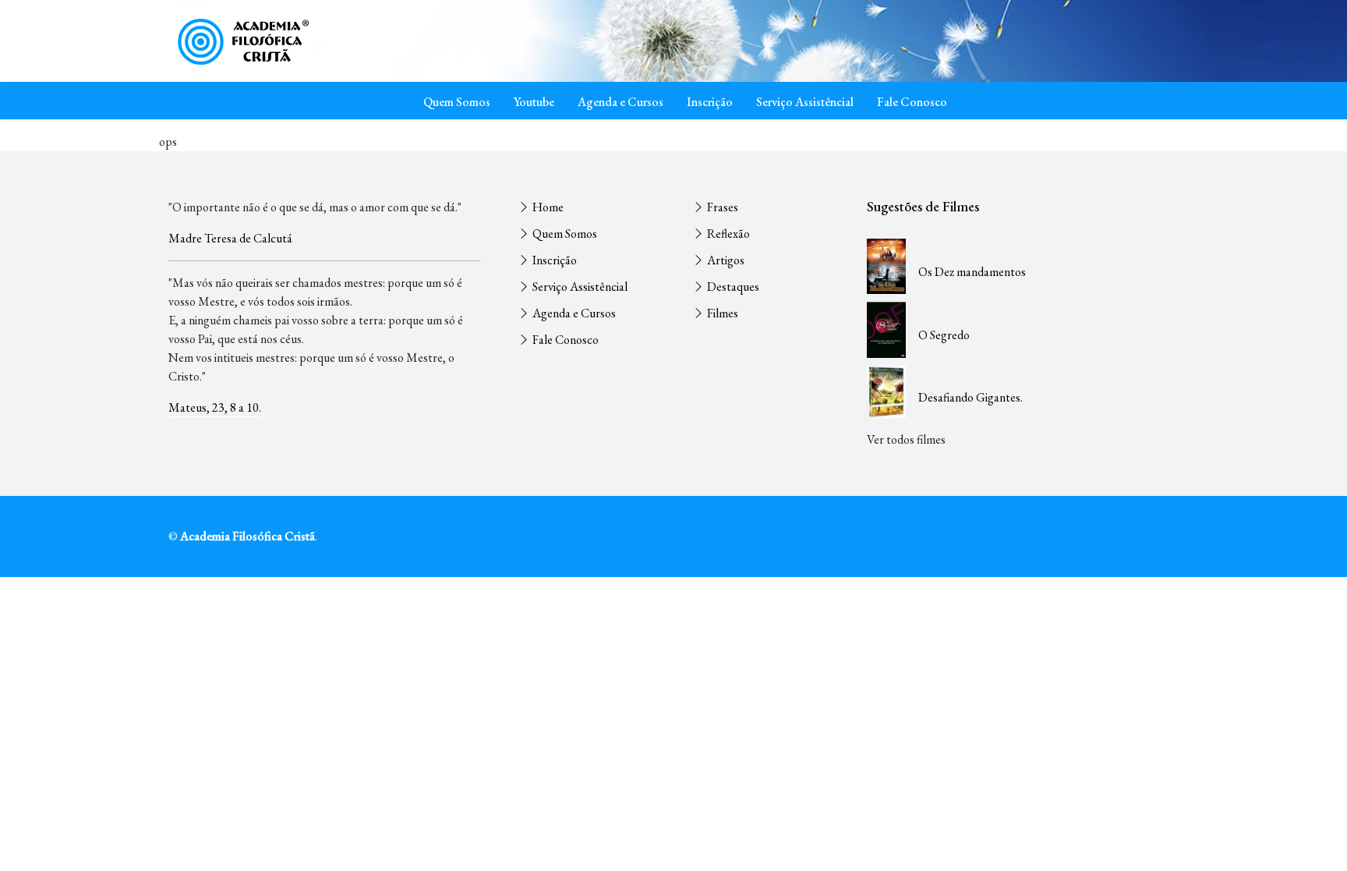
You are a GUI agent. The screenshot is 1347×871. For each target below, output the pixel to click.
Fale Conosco (912, 102)
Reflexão (727, 233)
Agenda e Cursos (620, 102)
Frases (721, 207)
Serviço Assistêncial (805, 102)
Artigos (724, 260)
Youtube (534, 102)
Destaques (732, 286)
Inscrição (710, 102)
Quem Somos (456, 102)
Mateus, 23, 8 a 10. (214, 407)
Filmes (721, 313)
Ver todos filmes (906, 439)
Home (547, 207)
